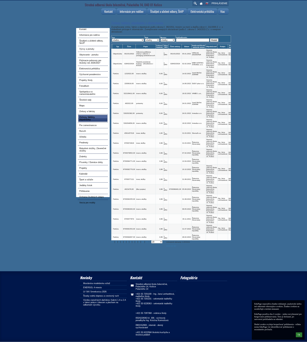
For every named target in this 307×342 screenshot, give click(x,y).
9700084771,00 (129, 161)
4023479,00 (129, 189)
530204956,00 (129, 123)
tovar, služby (140, 133)
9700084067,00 (129, 237)
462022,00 (129, 103)
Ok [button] (299, 335)
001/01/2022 (129, 54)
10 (143, 242)
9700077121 (129, 179)
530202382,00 (129, 113)
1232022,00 (129, 73)
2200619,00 (129, 83)
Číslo (129, 46)
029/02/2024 (129, 64)
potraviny (139, 103)
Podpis (222, 46)
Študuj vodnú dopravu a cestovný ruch (101, 296)
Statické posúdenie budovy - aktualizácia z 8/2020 (144, 63)
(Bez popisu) (141, 189)
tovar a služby (141, 73)
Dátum (186, 46)
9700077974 (129, 219)
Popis (145, 46)
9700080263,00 (129, 209)
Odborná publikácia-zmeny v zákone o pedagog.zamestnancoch (145, 53)
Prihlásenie (219, 3)
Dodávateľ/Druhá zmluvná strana (198, 46)
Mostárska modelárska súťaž (96, 283)
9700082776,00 (129, 169)
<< (112, 242)
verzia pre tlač (171, 246)
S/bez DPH (166, 46)
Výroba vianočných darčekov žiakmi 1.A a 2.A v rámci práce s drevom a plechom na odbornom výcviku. (104, 302)
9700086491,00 (175, 189)
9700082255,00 (129, 199)
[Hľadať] (195, 3)
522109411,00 (129, 93)
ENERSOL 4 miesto (92, 287)
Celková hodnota (159, 46)
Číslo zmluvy (175, 46)
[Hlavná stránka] (201, 3)
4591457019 (129, 133)
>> (147, 242)
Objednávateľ (211, 46)
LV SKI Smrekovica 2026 (94, 291)
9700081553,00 (129, 229)
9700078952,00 (129, 153)
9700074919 (129, 143)
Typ (117, 46)
